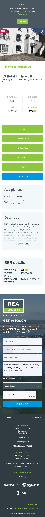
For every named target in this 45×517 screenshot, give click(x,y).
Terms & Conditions (32, 508)
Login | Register (35, 417)
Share (24, 158)
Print (23, 167)
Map (23, 129)
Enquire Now (22, 404)
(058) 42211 (23, 332)
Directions (23, 148)
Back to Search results (18, 67)
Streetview (23, 139)
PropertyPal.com (30, 513)
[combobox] (8, 349)
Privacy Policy (32, 504)
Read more (22, 14)
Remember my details (15, 378)
